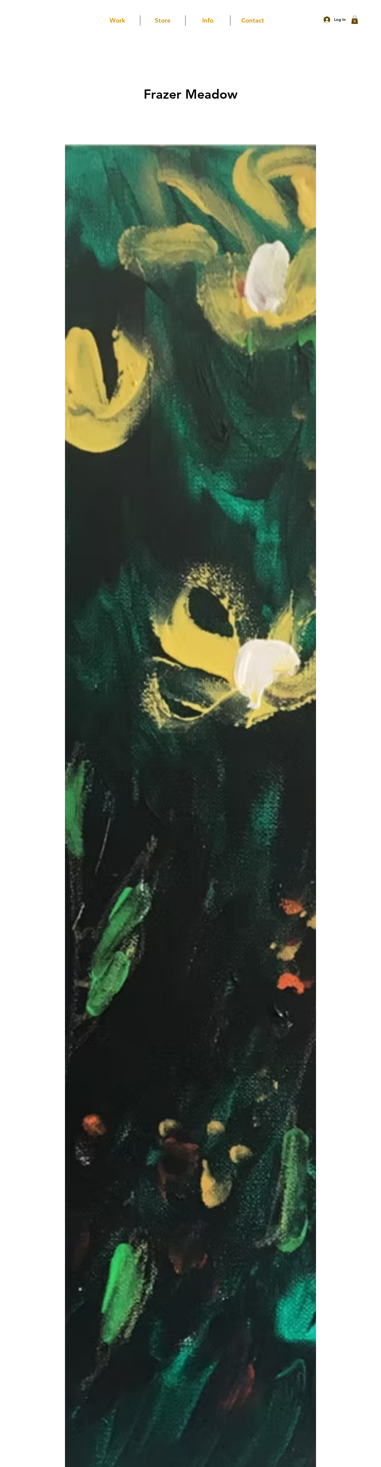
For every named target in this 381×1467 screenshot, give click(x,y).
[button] (354, 20)
